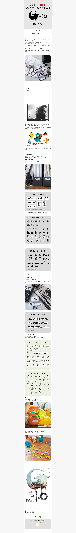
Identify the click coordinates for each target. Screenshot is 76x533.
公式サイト (27, 510)
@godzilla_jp (32, 512)
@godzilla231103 (32, 511)
